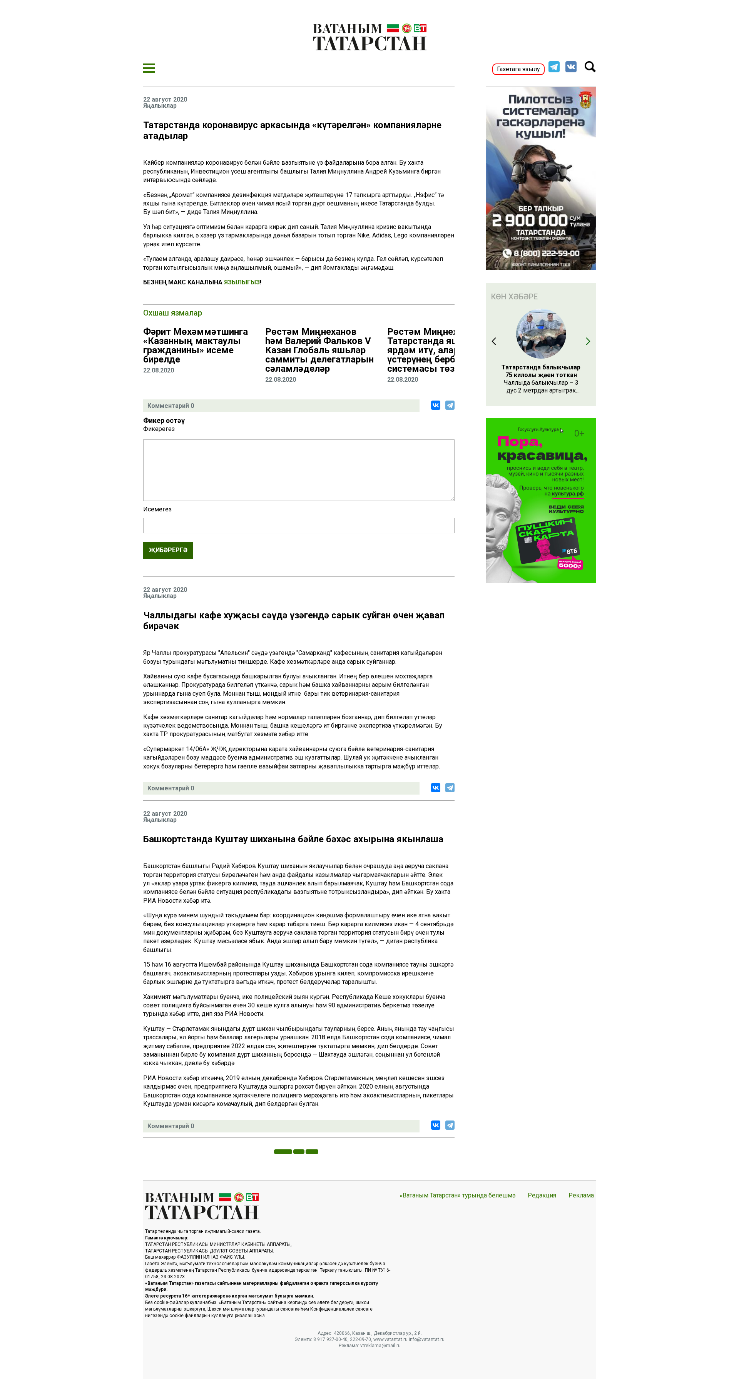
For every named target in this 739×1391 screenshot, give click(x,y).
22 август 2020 (165, 100)
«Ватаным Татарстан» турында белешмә (457, 1195)
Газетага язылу (518, 69)
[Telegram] (450, 405)
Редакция (542, 1195)
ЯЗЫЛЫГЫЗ (242, 282)
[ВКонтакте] (435, 405)
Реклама (581, 1195)
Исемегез (157, 509)
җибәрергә (168, 550)
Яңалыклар (160, 106)
